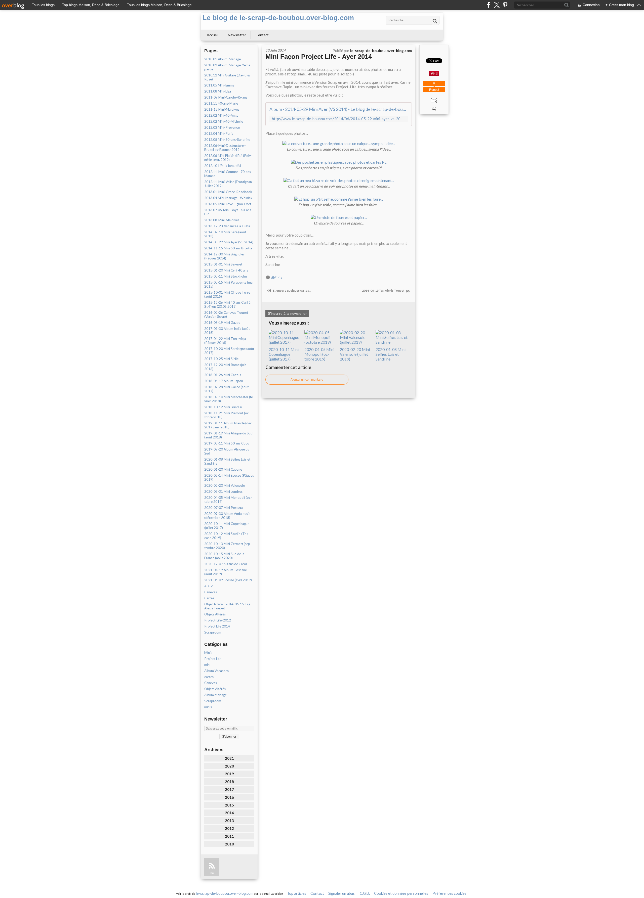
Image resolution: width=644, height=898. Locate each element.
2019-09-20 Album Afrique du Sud (226, 451)
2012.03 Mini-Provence (222, 127)
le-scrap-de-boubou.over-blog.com (224, 893)
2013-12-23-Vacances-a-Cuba (227, 226)
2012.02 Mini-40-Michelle (223, 121)
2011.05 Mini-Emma (219, 85)
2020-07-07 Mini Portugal (224, 508)
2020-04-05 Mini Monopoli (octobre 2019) (228, 500)
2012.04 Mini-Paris (218, 133)
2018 (229, 781)
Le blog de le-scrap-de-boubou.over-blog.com (278, 18)
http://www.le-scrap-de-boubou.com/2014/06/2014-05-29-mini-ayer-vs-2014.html (338, 119)
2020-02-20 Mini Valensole (224, 485)
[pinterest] (505, 5)
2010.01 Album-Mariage (222, 59)
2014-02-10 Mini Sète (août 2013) (225, 234)
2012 (229, 828)
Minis (208, 653)
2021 (229, 758)
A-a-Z (208, 586)
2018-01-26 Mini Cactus (222, 375)
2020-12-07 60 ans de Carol (225, 564)
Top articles (296, 893)
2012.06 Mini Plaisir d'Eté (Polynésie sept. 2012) (228, 158)
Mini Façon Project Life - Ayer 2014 (318, 56)
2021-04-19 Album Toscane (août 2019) (225, 572)
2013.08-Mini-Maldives (221, 220)
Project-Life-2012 (217, 620)
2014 (229, 813)
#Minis (276, 278)
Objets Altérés (215, 614)
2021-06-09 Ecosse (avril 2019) (228, 580)
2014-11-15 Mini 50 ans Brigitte (228, 248)
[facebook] (488, 5)
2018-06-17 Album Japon (223, 381)
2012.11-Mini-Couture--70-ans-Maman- (228, 174)
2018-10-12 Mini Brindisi (223, 407)
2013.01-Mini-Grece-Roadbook (228, 192)
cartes (209, 677)
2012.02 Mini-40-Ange (221, 115)
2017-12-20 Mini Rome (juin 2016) (225, 367)
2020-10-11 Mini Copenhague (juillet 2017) (226, 526)
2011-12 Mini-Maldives (221, 109)
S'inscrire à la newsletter (287, 313)
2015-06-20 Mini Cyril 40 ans (226, 270)
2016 (229, 797)
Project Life (212, 659)
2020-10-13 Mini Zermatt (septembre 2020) (227, 546)
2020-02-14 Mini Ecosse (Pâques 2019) (229, 477)
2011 (229, 836)
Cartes (209, 598)
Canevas (210, 592)
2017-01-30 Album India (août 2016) (227, 331)
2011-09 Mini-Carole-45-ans (225, 97)
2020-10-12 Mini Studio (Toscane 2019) (226, 536)
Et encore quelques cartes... (291, 290)
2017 (229, 789)
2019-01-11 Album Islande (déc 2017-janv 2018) (228, 425)
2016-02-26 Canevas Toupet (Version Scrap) (226, 314)
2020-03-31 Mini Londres (223, 491)
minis (208, 707)
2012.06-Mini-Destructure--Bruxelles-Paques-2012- (225, 148)
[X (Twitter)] (497, 5)
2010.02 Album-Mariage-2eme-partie (228, 67)
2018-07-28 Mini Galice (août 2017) (226, 389)
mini (207, 665)
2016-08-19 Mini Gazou (222, 323)
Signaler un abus (341, 893)
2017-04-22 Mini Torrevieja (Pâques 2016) (225, 341)
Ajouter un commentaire (307, 379)
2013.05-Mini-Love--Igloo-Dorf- (228, 204)
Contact (262, 35)
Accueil (212, 35)
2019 (229, 774)
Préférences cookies (449, 893)
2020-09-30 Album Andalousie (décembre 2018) (227, 516)
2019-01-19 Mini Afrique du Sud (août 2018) (228, 435)
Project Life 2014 (217, 626)
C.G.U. (365, 893)
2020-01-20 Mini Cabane (223, 469)
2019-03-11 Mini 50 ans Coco (226, 443)
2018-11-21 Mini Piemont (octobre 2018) (227, 415)
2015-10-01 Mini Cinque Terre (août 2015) (227, 294)
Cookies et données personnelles (401, 893)
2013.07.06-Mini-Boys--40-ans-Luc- (228, 212)
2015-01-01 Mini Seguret (223, 264)
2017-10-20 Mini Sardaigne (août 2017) (229, 351)
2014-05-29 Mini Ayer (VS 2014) (228, 242)
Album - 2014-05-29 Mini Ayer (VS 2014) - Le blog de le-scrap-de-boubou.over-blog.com (338, 109)
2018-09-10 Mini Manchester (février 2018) (229, 399)
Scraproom (212, 632)
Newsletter (237, 35)
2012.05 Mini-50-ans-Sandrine (227, 140)
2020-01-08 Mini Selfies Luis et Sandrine (227, 461)
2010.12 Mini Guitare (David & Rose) (227, 77)
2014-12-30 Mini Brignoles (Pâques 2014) (224, 256)
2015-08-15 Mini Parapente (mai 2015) (228, 284)
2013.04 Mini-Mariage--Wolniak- (229, 198)
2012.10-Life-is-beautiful (222, 166)
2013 (229, 820)
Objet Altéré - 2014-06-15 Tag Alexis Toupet (227, 606)
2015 (229, 805)
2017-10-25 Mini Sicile (221, 359)
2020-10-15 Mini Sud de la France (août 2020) (224, 556)
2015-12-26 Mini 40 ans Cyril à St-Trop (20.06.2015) (227, 304)
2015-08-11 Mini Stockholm (225, 276)
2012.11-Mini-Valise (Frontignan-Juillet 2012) (228, 184)
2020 (229, 766)
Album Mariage (215, 695)
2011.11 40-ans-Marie (221, 103)
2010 (229, 844)
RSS (212, 873)
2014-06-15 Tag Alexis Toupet (383, 290)
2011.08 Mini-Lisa (217, 91)
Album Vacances (216, 671)
